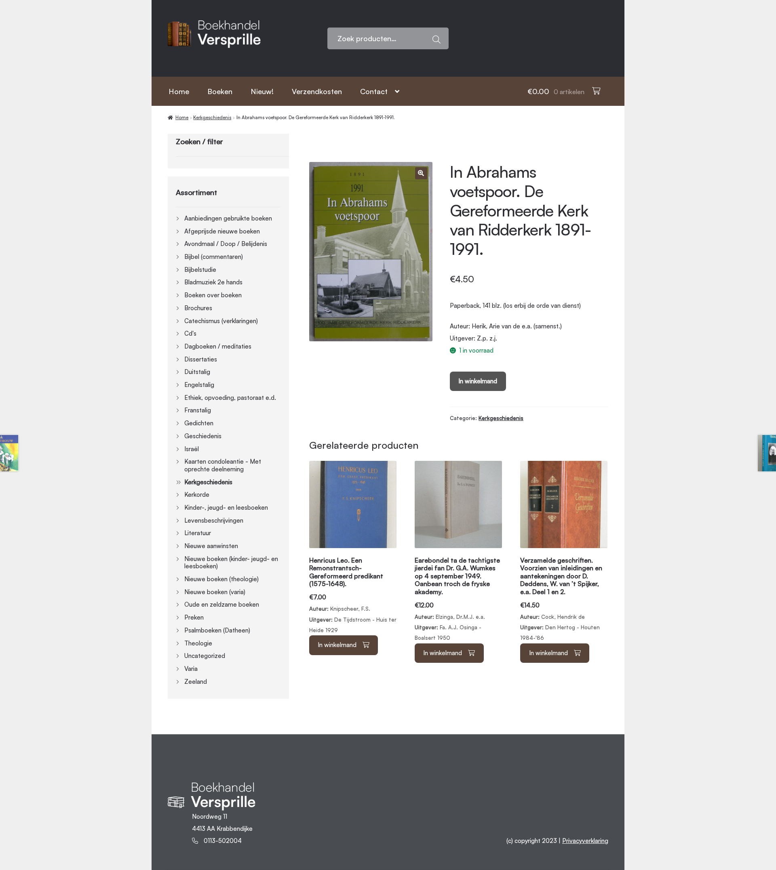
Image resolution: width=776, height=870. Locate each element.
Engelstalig (199, 385)
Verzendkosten (317, 91)
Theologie (198, 643)
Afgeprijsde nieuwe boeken (222, 231)
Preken (194, 617)
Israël (191, 449)
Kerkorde (196, 494)
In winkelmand (477, 381)
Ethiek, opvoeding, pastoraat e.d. (230, 397)
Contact (374, 91)
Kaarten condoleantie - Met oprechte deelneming (222, 465)
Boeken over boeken (213, 295)
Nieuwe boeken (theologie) (221, 579)
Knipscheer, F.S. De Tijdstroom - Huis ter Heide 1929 (352, 595)
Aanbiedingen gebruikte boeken (228, 218)
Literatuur (197, 533)
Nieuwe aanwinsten (211, 546)
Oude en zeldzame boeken (221, 604)
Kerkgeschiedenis (212, 117)
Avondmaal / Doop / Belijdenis (225, 244)
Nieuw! (262, 91)
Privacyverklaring (585, 841)
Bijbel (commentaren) (213, 257)
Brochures (198, 308)
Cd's (190, 333)
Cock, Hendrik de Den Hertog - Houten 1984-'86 (561, 599)
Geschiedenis (202, 436)
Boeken (219, 91)
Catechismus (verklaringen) (221, 321)
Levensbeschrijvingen (213, 520)
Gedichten (198, 423)
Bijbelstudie (200, 269)
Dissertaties (200, 359)
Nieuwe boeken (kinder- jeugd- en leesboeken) (231, 562)
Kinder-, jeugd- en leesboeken (226, 507)
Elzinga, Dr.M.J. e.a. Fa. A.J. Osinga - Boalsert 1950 (457, 599)
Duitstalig (197, 372)
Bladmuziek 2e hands (213, 282)
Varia (191, 668)
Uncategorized (204, 656)
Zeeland (195, 681)
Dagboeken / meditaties (217, 346)
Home (179, 91)
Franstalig (197, 410)
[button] (421, 173)
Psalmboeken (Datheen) (217, 630)
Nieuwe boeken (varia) (214, 592)
